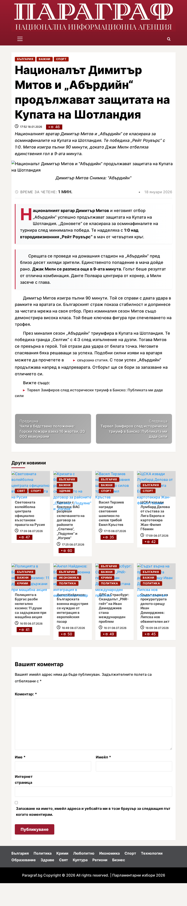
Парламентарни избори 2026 (138, 875)
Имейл (103, 757)
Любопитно (83, 853)
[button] (20, 39)
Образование (23, 860)
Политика (67, 583)
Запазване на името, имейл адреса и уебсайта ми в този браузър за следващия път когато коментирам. (93, 811)
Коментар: (26, 694)
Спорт (61, 59)
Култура (80, 860)
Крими (22, 583)
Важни (44, 59)
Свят (21, 491)
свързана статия (92, 360)
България (25, 59)
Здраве (65, 491)
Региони (99, 860)
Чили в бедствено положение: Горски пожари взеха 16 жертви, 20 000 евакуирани (52, 429)
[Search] (168, 39)
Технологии (152, 853)
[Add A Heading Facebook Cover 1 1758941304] (93, 16)
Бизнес (118, 860)
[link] (30, 484)
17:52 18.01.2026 (31, 126)
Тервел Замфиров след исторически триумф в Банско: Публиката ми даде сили (89, 393)
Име (20, 757)
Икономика (69, 577)
